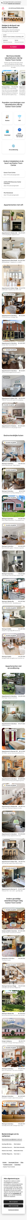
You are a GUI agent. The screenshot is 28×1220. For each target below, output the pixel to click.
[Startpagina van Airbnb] (3, 8)
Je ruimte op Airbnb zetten (16, 8)
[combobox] (13, 37)
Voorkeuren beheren (13, 1210)
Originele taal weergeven (14, 3)
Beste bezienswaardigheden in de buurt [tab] (12, 1139)
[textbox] (7, 42)
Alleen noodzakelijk (13, 1206)
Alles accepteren (13, 1202)
